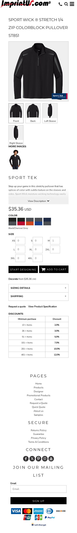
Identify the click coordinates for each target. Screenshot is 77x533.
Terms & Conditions (38, 442)
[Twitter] (32, 458)
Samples (38, 415)
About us (38, 411)
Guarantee (38, 434)
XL (30, 249)
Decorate (13, 278)
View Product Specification (42, 306)
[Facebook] (26, 458)
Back (33, 121)
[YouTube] (51, 458)
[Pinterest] (38, 458)
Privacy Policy (38, 438)
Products (38, 387)
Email (13, 483)
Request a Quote (38, 403)
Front (16, 121)
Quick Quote (38, 407)
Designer (38, 391)
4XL (30, 258)
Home (38, 383)
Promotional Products (38, 395)
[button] (66, 4)
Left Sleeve (50, 121)
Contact (38, 399)
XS (13, 240)
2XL (47, 249)
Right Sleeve (16, 143)
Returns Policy (38, 430)
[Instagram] (45, 458)
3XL (13, 258)
